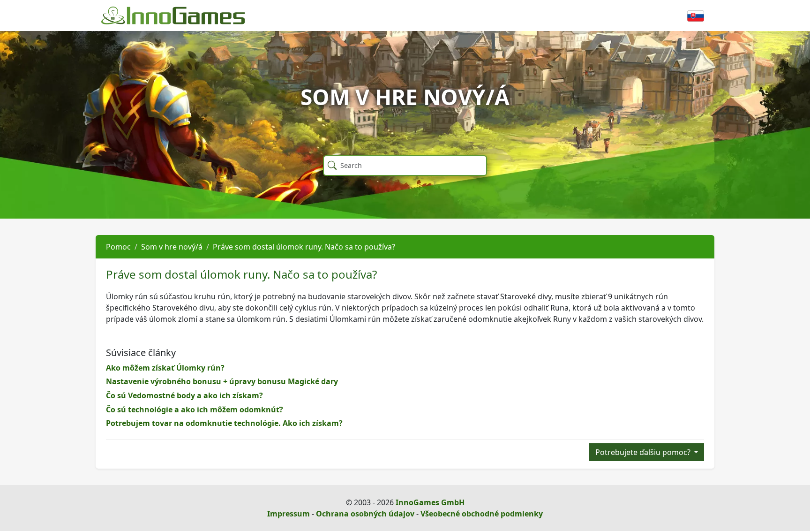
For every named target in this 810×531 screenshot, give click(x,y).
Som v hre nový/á (171, 247)
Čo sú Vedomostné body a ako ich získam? (184, 395)
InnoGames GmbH (430, 502)
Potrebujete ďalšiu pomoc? (643, 452)
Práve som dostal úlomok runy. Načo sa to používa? (304, 247)
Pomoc (118, 247)
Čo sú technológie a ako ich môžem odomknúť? (194, 409)
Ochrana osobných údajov (365, 513)
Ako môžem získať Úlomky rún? (165, 368)
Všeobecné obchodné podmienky (481, 513)
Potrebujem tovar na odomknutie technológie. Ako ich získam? (224, 423)
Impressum (288, 513)
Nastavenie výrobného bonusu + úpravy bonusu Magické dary (222, 381)
